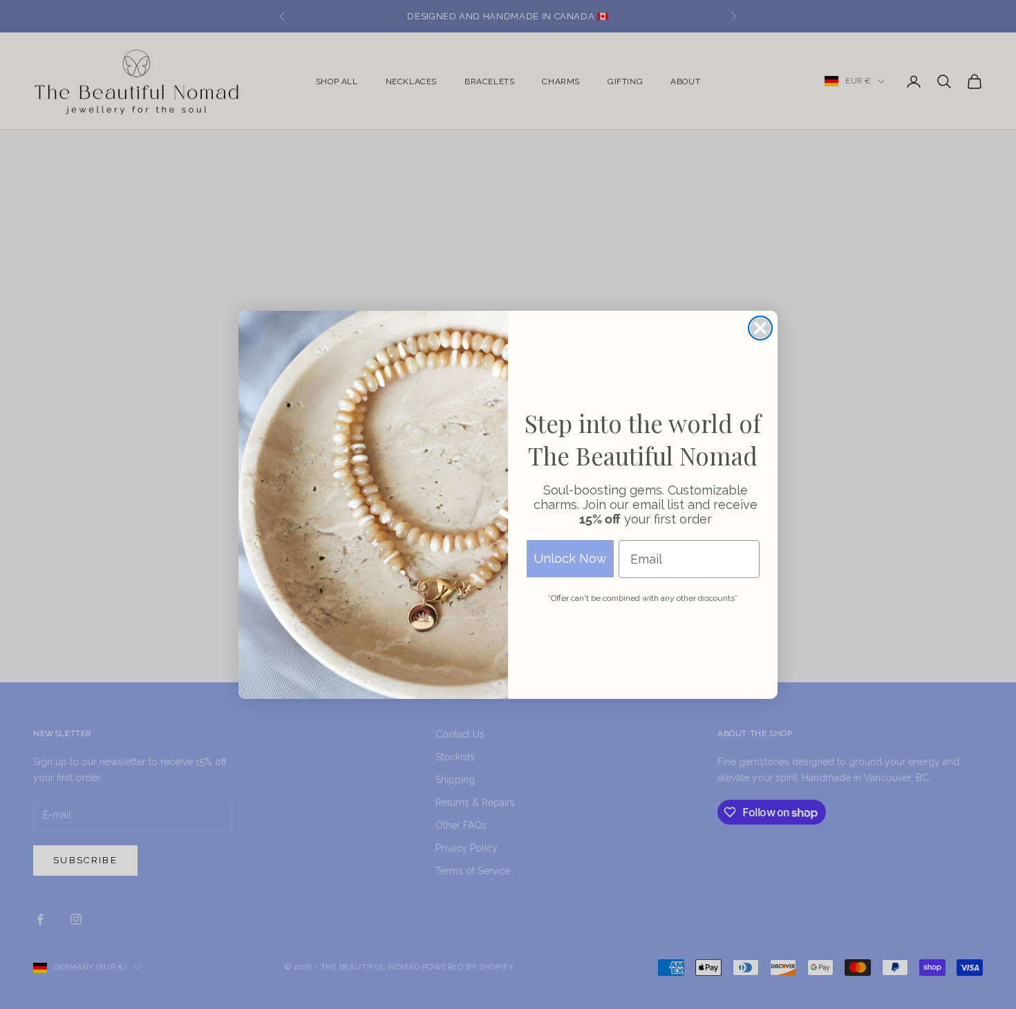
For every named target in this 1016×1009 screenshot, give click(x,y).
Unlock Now (570, 558)
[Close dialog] (760, 328)
